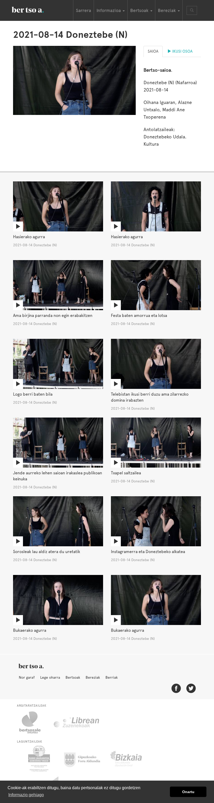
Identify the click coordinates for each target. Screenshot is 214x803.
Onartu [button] (188, 792)
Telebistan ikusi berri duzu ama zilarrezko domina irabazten (149, 397)
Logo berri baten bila (32, 394)
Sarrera (83, 10)
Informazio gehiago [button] (26, 795)
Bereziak (93, 677)
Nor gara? (27, 677)
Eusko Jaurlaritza (38, 758)
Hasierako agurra (29, 236)
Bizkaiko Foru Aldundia (131, 758)
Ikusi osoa (182, 51)
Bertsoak (73, 677)
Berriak (111, 677)
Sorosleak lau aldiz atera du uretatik (46, 551)
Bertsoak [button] (140, 10)
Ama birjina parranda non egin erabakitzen (52, 315)
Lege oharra (50, 677)
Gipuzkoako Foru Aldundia (85, 758)
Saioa (153, 51)
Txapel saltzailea (126, 472)
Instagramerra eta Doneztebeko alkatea (148, 551)
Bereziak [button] (167, 10)
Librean (76, 722)
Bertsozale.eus (33, 722)
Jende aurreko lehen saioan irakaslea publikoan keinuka (57, 475)
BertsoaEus (35, 9)
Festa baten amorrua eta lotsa (139, 315)
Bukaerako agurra (29, 630)
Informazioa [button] (109, 10)
